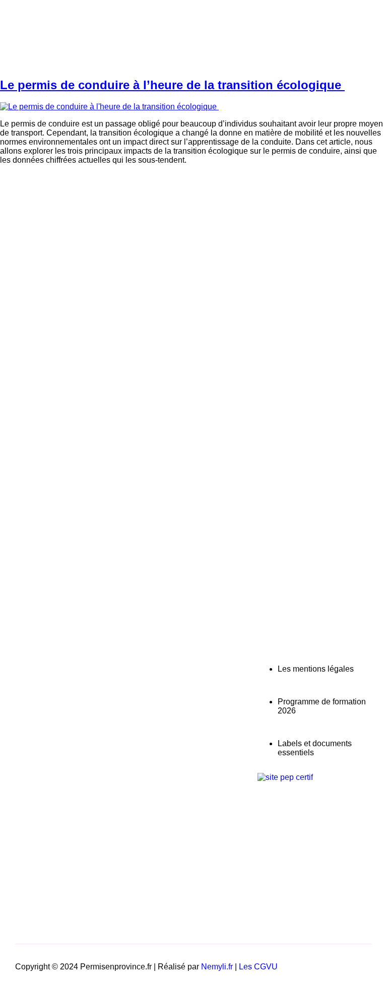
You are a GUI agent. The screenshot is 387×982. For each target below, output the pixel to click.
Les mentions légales (316, 669)
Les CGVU (258, 966)
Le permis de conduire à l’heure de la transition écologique (172, 85)
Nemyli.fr (217, 966)
